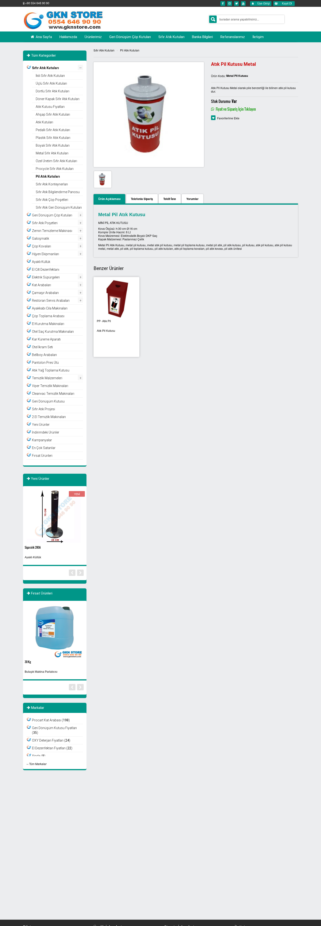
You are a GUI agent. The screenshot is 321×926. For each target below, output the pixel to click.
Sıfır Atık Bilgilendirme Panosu (58, 192)
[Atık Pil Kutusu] (116, 298)
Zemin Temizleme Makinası (52, 231)
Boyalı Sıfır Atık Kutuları (53, 145)
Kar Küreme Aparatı (46, 339)
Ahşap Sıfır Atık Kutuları (53, 114)
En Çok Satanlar (43, 448)
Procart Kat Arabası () (51, 720)
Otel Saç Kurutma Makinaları (53, 331)
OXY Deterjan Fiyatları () (51, 740)
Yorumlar (192, 199)
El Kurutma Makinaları (48, 324)
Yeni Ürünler (41, 424)
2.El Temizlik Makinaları (49, 417)
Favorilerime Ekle (228, 118)
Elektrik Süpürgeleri (46, 277)
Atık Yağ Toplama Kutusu (50, 370)
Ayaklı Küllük (41, 262)
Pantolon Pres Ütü (45, 362)
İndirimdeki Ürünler (45, 432)
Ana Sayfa (43, 37)
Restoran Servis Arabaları (51, 300)
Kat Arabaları (41, 285)
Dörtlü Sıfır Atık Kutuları (52, 91)
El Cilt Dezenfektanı (45, 269)
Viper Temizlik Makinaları (50, 386)
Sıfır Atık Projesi (43, 409)
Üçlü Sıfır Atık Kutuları (51, 83)
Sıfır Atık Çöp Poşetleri (52, 200)
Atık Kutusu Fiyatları (50, 107)
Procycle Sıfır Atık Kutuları (55, 169)
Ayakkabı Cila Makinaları (49, 308)
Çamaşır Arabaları (45, 293)
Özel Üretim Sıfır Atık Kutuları (56, 161)
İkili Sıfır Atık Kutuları (50, 76)
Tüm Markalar (38, 764)
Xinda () (38, 756)
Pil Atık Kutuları (129, 50)
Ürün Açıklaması (109, 199)
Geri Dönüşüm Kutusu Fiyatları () (54, 730)
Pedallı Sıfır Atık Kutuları (53, 130)
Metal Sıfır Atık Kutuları (52, 153)
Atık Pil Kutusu (106, 330)
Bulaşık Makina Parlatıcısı (41, 671)
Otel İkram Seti (42, 347)
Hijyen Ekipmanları (45, 254)
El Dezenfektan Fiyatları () (52, 748)
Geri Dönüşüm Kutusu (48, 401)
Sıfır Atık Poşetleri (45, 223)
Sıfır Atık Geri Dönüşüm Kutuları (59, 207)
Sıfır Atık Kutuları (104, 50)
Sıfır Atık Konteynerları (52, 184)
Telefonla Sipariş (142, 199)
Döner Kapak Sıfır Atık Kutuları (57, 99)
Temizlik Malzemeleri (47, 378)
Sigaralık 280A (33, 547)
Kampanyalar (42, 440)
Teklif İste (169, 199)
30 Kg (28, 662)
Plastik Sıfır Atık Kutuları (53, 138)
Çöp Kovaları (41, 246)
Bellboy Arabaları (44, 355)
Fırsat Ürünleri (42, 455)
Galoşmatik (40, 238)
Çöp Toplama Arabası (48, 316)
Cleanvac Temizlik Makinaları (53, 393)
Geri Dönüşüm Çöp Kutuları (52, 215)
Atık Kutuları (44, 122)
